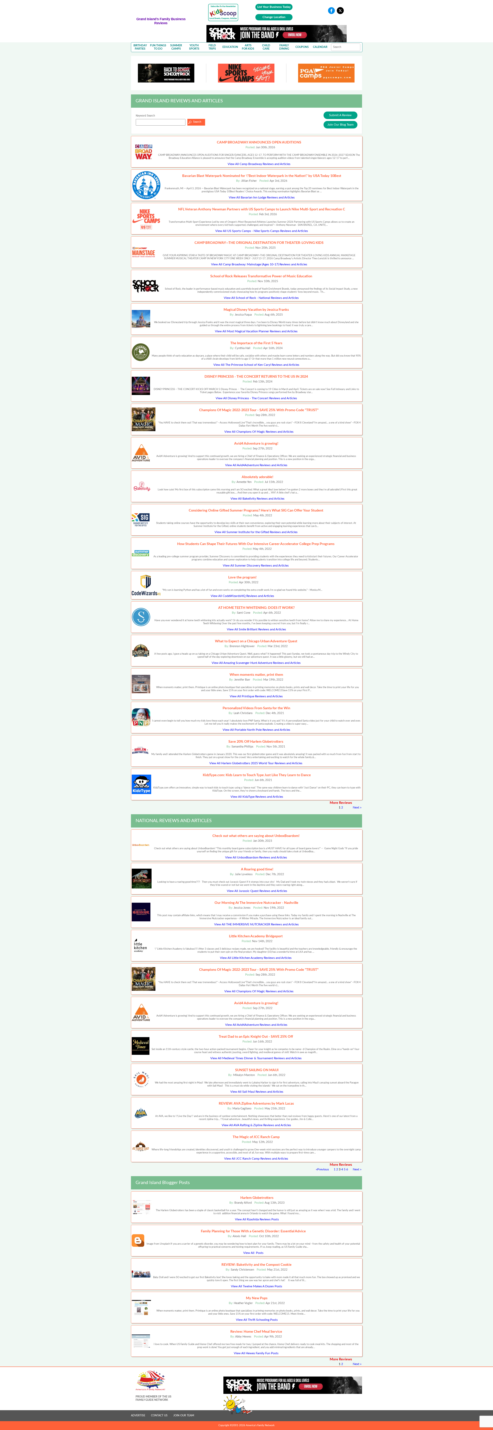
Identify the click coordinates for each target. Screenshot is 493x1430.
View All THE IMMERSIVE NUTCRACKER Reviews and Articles (256, 924)
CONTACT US (159, 1415)
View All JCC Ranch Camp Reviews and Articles (256, 1158)
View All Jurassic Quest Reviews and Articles (257, 890)
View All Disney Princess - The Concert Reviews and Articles (256, 398)
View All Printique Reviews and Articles (256, 696)
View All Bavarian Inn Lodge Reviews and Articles (262, 197)
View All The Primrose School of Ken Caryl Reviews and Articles (256, 364)
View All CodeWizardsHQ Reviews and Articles (242, 596)
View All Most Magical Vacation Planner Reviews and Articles (256, 331)
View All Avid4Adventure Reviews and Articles (256, 465)
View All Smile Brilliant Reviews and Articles (256, 629)
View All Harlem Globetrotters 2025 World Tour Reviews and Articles (255, 763)
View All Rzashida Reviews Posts (257, 1219)
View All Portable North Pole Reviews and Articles (256, 729)
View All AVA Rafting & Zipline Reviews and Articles (256, 1125)
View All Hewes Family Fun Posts (256, 1353)
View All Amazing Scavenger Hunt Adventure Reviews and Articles (256, 662)
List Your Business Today (274, 6)
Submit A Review (340, 115)
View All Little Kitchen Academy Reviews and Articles (256, 957)
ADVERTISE (138, 1415)
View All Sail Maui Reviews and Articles (256, 1091)
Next (356, 807)
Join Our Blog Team (340, 124)
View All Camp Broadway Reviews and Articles (259, 164)
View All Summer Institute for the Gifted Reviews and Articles (256, 532)
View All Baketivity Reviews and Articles (257, 498)
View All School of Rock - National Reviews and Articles (261, 297)
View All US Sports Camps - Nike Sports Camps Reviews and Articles (261, 230)
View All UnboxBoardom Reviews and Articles (256, 857)
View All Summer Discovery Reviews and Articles (256, 565)
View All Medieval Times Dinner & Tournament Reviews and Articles (256, 1058)
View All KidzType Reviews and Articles (257, 796)
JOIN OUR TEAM (183, 1415)
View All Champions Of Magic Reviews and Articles (258, 431)
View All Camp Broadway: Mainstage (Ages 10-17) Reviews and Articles (259, 264)
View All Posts (253, 1252)
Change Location (273, 17)
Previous (323, 1169)
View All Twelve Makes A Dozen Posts (256, 1286)
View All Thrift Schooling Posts (257, 1319)
